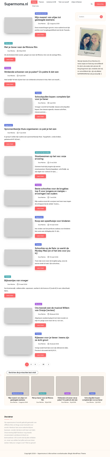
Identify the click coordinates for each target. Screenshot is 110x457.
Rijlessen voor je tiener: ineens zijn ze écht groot (52, 338)
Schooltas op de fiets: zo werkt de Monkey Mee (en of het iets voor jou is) (52, 250)
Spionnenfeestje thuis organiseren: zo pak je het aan (30, 129)
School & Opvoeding (43, 152)
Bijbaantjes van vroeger (16, 280)
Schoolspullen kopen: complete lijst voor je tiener (52, 97)
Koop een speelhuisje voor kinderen (52, 221)
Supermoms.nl (16, 4)
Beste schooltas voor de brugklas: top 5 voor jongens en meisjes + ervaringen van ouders (52, 191)
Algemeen (8, 125)
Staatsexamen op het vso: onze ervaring (50, 157)
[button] (100, 4)
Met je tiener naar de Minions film (20, 47)
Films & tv (8, 43)
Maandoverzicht (41, 13)
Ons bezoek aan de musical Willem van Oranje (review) (52, 309)
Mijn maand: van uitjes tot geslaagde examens (48, 18)
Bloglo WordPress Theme (77, 453)
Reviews (38, 304)
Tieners (7, 68)
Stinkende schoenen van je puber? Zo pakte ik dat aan (31, 72)
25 (43, 364)
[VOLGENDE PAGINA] (48, 364)
